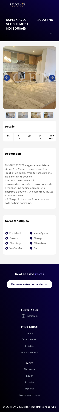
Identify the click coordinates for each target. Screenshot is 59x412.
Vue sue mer (29, 339)
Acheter (29, 382)
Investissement (29, 352)
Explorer (29, 388)
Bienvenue (29, 369)
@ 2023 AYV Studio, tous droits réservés (29, 407)
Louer (29, 375)
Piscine (30, 333)
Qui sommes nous (29, 395)
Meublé (29, 345)
